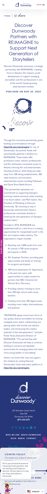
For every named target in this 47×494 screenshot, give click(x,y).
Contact (31, 438)
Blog (14, 438)
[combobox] (35, 491)
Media (21, 438)
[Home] (23, 4)
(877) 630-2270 (23, 419)
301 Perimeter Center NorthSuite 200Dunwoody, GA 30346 (23, 413)
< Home (7, 16)
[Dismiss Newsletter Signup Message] (44, 473)
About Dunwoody (31, 435)
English (35, 491)
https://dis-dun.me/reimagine (16, 147)
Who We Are (12, 435)
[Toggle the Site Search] (3, 5)
